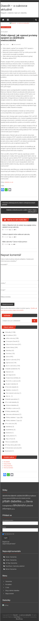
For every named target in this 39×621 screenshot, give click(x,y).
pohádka (13, 498)
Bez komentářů (17, 44)
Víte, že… (8, 396)
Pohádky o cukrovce (12, 408)
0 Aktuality (8, 332)
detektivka (6, 496)
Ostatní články (10, 347)
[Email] (10, 189)
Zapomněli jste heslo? (8, 544)
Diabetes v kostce (11, 390)
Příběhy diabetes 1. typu (13, 417)
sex (22, 502)
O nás (7, 587)
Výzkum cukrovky (6, 27)
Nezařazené (8, 451)
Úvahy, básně (10, 436)
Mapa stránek (9, 593)
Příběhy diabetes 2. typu (13, 420)
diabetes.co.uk (9, 182)
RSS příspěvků (8, 465)
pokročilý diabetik (21, 498)
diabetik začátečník (18, 496)
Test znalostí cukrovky (12, 393)
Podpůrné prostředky (12, 378)
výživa (13, 509)
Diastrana (9, 432)
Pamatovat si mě (9, 534)
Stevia (29, 501)
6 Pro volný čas (9, 423)
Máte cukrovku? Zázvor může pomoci (14, 242)
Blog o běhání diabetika (12, 590)
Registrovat (5, 542)
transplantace (7, 506)
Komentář (4, 264)
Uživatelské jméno (7, 520)
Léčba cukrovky (10, 338)
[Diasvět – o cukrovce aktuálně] (3, 19)
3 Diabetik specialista (11, 399)
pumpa (28, 498)
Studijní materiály (11, 384)
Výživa (8, 356)
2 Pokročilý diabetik (10, 387)
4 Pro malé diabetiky (11, 402)
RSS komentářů (8, 467)
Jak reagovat (9, 375)
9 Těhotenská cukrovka (12, 448)
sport (24, 502)
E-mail (3, 290)
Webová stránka (6, 297)
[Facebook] (2, 189)
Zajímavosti (9, 362)
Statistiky (8, 350)
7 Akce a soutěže (10, 442)
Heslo (4, 527)
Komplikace (9, 335)
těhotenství (19, 505)
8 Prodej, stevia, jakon (11, 445)
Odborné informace (12, 344)
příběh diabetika (11, 501)
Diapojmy (8, 372)
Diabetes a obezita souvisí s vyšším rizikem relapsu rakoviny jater (21, 211)
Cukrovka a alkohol (18, 566)
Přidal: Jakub (5, 44)
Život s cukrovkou (11, 365)
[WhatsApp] (6, 189)
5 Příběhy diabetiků (10, 411)
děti (26, 496)
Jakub (12, 229)
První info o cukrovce (12, 381)
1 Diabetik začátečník (11, 369)
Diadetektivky (9, 429)
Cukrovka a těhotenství (12, 414)
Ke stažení (7, 461)
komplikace (32, 496)
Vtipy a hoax (9, 439)
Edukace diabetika (11, 405)
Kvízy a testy (7, 463)
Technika (8, 353)
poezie (8, 498)
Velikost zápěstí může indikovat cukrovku (16, 234)
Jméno (3, 283)
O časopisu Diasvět (11, 341)
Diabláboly (9, 426)
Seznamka (13, 557)
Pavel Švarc (8, 566)
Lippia (4, 498)
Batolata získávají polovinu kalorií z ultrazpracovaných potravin (18, 203)
